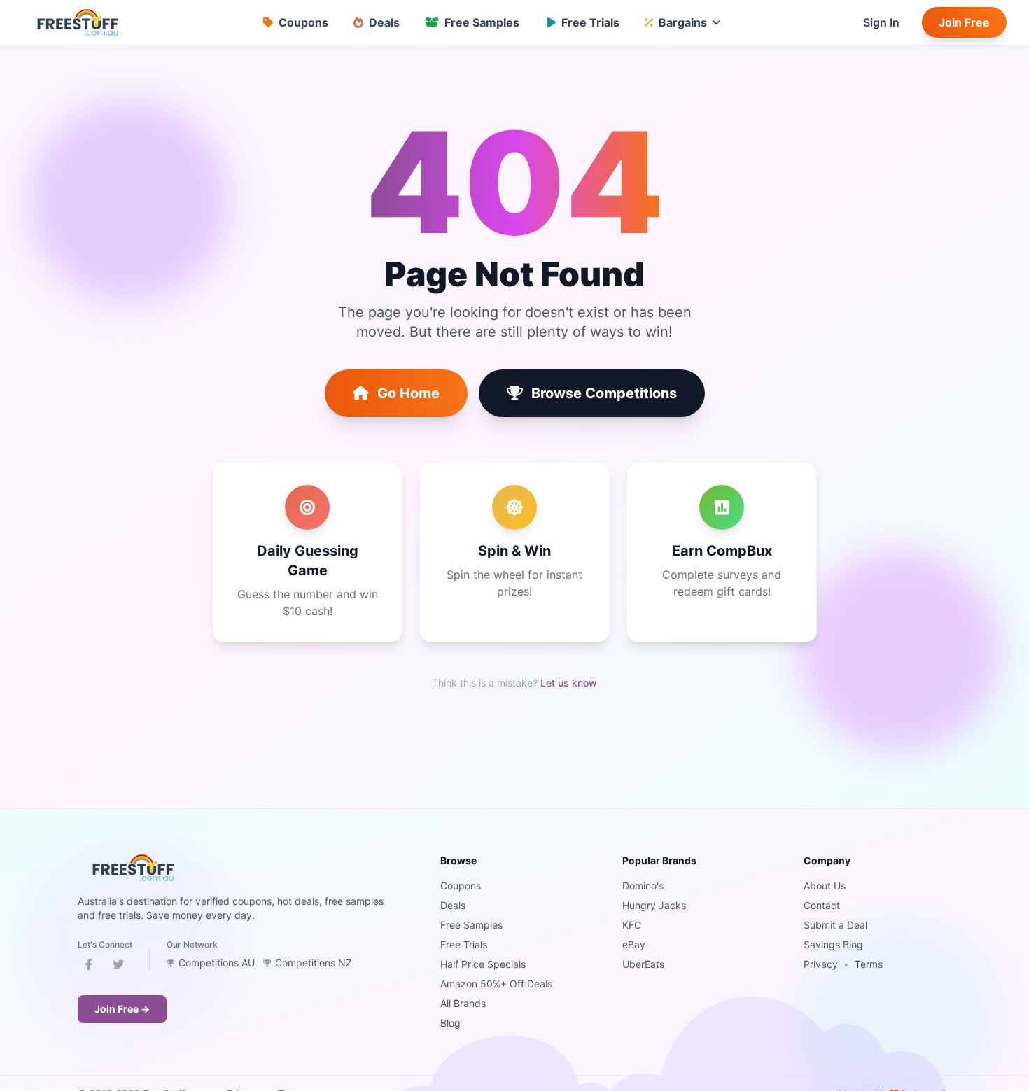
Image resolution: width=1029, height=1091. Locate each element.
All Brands (463, 1003)
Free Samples (471, 925)
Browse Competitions (604, 393)
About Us (825, 886)
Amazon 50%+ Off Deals (496, 984)
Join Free (964, 22)
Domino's (643, 886)
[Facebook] (89, 967)
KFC (631, 925)
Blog (450, 1023)
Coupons (460, 886)
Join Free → (122, 1009)
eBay (633, 944)
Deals (452, 905)
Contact (822, 905)
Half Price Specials (483, 964)
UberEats (643, 964)
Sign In (881, 22)
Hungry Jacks (654, 905)
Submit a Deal (835, 925)
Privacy (821, 964)
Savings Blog (833, 944)
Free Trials (463, 944)
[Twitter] (118, 967)
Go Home (408, 393)
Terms (869, 964)
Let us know (568, 683)
